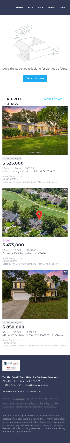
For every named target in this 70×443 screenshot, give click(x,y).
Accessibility (50, 406)
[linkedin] (10, 436)
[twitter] (17, 436)
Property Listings (24, 406)
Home (19, 7)
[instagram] (23, 436)
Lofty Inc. (19, 398)
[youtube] (30, 436)
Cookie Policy (42, 403)
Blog (51, 7)
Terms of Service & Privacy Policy (18, 403)
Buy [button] (30, 7)
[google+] (36, 436)
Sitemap (38, 406)
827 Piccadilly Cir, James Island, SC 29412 (28, 171)
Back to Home (35, 78)
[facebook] (4, 436)
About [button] (64, 7)
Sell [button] (40, 7)
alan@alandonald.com (37, 385)
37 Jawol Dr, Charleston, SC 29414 (24, 253)
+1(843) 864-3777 (11, 385)
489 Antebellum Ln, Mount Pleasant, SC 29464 (32, 335)
